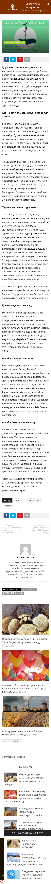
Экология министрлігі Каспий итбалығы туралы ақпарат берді (31, 825)
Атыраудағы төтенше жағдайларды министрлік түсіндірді (31, 812)
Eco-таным (8, 42)
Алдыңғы (8, 741)
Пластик (8, 505)
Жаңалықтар (20, 42)
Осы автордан (29, 589)
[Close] (7, 833)
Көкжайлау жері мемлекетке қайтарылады (12, 530)
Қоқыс (19, 500)
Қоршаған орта (34, 500)
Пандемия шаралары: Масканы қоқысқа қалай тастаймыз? (34, 875)
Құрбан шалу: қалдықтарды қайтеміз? (29, 844)
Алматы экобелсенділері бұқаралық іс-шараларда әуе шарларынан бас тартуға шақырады (24, 688)
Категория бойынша (13, 593)
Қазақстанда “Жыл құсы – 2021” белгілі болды (40, 530)
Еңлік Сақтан (25, 557)
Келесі (17, 741)
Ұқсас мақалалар (11, 589)
